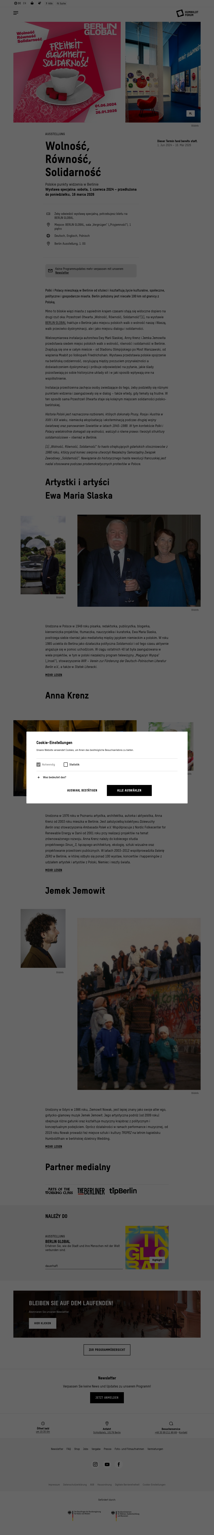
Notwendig (48, 764)
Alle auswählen (129, 790)
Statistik (74, 764)
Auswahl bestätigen (82, 790)
